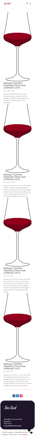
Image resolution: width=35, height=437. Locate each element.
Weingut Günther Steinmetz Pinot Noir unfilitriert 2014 (15, 270)
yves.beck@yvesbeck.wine (12, 425)
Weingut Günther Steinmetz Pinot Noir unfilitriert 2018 (15, 85)
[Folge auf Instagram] (21, 395)
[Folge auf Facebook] (13, 395)
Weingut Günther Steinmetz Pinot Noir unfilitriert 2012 (15, 366)
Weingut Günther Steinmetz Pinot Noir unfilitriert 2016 (15, 177)
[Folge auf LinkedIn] (17, 395)
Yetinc (25, 434)
